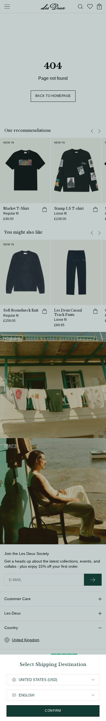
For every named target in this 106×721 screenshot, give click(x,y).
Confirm (53, 711)
